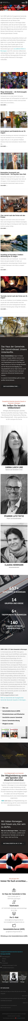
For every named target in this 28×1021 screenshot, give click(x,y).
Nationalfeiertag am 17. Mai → (13, 843)
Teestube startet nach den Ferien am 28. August (14, 297)
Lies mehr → (4, 105)
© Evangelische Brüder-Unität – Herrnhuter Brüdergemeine (9, 1005)
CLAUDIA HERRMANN (14, 565)
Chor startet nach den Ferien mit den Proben (13, 216)
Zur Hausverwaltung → (11, 386)
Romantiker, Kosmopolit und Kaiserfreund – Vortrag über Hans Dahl (13, 173)
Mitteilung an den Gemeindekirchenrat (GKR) (14, 936)
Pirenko (19, 1018)
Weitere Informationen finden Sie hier (6, 1007)
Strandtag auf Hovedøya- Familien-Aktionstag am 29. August (12, 255)
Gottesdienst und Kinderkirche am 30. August (13, 132)
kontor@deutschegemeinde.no (8, 967)
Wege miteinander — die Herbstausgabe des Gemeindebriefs (14, 92)
